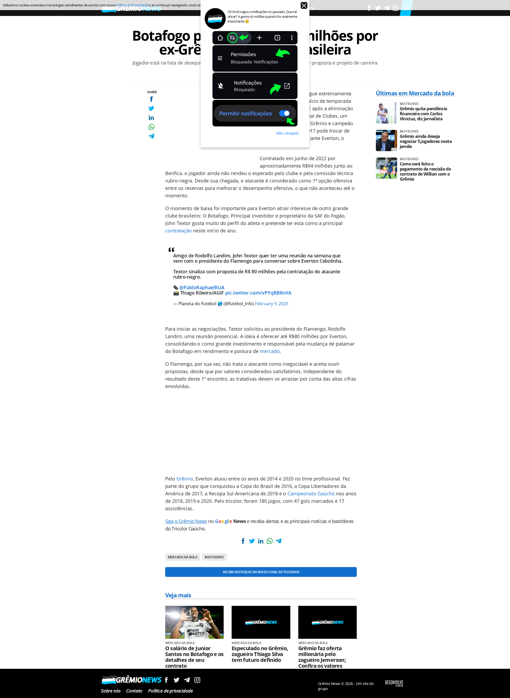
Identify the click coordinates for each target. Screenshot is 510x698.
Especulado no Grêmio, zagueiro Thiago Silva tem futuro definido (260, 654)
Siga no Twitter (176, 679)
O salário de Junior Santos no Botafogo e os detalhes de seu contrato (194, 657)
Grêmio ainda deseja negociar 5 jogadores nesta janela (426, 141)
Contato (134, 691)
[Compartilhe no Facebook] (151, 99)
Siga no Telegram (187, 679)
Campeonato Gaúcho (311, 493)
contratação (178, 230)
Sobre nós (110, 691)
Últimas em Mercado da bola (415, 93)
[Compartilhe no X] (151, 108)
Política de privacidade (170, 691)
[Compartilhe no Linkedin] (151, 117)
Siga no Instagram (197, 679)
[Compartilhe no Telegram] (151, 136)
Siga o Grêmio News (186, 521)
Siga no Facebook (166, 679)
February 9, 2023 (271, 304)
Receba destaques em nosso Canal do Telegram (261, 572)
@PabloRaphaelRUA (201, 287)
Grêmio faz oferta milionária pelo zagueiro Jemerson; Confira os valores (322, 657)
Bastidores (214, 557)
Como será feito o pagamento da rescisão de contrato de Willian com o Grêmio (425, 171)
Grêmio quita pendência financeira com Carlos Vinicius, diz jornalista (423, 113)
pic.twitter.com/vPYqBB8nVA (258, 293)
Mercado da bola (182, 557)
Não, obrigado (287, 133)
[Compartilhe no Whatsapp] (151, 127)
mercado (270, 351)
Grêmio (184, 478)
